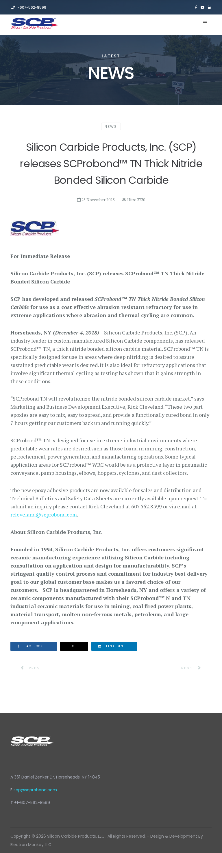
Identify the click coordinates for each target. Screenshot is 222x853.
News (111, 126)
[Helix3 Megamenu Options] (205, 22)
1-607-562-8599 (31, 7)
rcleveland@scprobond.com (43, 514)
